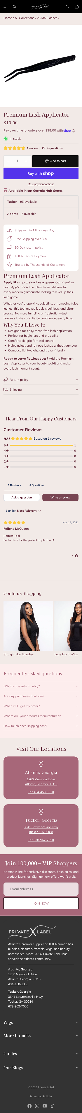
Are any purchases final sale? (23, 696)
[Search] (14, 6)
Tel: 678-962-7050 (41, 840)
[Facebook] (29, 1106)
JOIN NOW (41, 903)
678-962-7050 (18, 1006)
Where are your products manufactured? (32, 716)
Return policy (19, 380)
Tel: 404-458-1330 (41, 792)
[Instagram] (37, 1106)
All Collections (24, 18)
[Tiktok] (52, 1106)
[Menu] (5, 7)
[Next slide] (74, 629)
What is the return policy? (21, 686)
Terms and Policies (41, 1096)
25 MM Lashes (47, 18)
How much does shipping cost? (25, 726)
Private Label (46, 1087)
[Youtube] (44, 1106)
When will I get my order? (21, 706)
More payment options (41, 184)
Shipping (16, 390)
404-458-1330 (18, 984)
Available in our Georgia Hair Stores (36, 191)
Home (7, 18)
